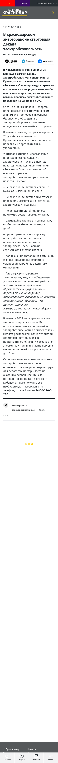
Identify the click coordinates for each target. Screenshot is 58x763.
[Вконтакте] (45, 61)
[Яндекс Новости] (11, 61)
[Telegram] (28, 61)
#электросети (19, 405)
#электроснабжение (23, 409)
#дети (42, 409)
